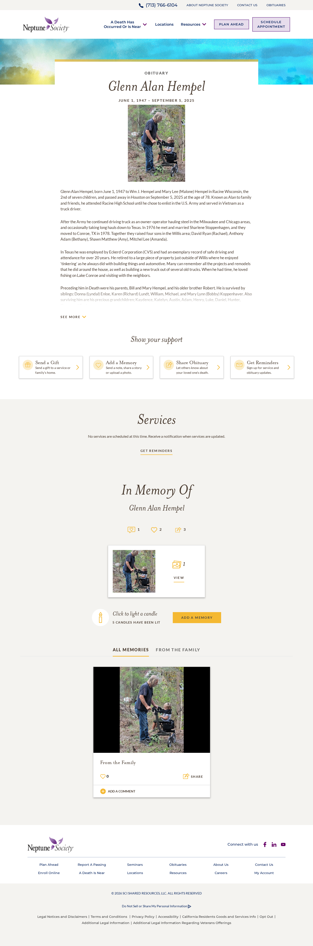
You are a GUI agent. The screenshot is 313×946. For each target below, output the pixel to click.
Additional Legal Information (105, 923)
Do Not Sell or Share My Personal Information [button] (154, 906)
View (179, 578)
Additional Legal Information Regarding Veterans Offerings (182, 923)
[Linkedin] (274, 844)
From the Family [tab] (178, 649)
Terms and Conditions (109, 917)
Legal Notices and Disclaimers (62, 917)
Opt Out (266, 917)
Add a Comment (121, 791)
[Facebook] (265, 844)
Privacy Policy (143, 917)
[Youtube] (283, 844)
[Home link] (46, 24)
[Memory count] (131, 529)
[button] (122, 24)
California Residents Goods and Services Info (219, 917)
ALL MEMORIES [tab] (131, 649)
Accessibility (168, 917)
